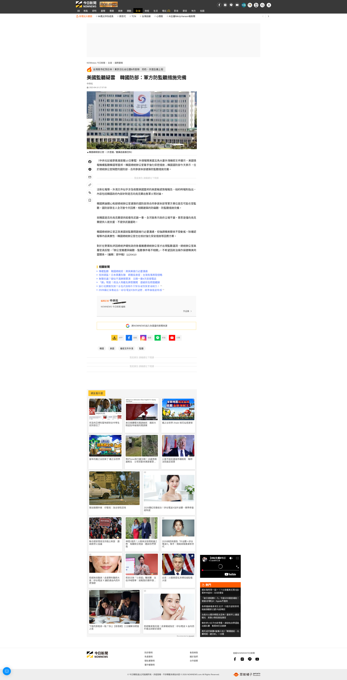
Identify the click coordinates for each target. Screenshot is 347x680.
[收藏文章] (90, 200)
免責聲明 (148, 656)
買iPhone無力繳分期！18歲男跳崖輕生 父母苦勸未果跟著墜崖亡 (141, 460)
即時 (94, 10)
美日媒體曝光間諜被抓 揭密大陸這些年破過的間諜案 (141, 424)
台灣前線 (146, 16)
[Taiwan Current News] (243, 5)
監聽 (141, 348)
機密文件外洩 (126, 348)
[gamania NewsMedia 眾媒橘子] (246, 675)
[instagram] (225, 5)
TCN (134, 16)
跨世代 (122, 16)
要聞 (103, 10)
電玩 (164, 10)
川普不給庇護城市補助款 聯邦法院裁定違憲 (177, 460)
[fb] (219, 5)
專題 (112, 10)
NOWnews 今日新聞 (96, 63)
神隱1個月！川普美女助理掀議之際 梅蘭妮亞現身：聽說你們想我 (141, 544)
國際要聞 (119, 63)
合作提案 (194, 661)
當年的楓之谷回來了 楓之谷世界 (104, 459)
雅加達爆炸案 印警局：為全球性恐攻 (107, 508)
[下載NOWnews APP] (256, 5)
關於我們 (194, 656)
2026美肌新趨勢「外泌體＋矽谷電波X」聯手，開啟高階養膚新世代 (178, 544)
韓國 (102, 348)
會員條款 (194, 652)
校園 (202, 10)
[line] (231, 5)
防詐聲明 (148, 652)
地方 (193, 10)
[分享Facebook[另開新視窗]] (90, 162)
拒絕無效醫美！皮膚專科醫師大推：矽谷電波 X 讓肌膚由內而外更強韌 (104, 580)
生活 (155, 10)
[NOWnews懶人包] (250, 5)
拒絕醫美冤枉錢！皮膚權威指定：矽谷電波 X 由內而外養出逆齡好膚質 (169, 627)
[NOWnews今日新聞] (86, 4)
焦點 (85, 10)
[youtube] (237, 5)
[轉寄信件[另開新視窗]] (90, 177)
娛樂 (120, 10)
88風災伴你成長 (105, 16)
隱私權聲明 (149, 661)
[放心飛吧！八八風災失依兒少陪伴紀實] (109, 4)
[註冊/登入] (269, 5)
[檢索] (262, 5)
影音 (176, 10)
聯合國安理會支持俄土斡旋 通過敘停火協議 (104, 542)
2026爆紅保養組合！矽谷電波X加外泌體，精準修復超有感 (169, 509)
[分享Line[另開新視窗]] (90, 169)
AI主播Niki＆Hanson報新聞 (182, 16)
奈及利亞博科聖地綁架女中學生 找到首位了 (105, 424)
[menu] (78, 11)
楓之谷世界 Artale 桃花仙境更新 (177, 423)
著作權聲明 (149, 665)
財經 (147, 10)
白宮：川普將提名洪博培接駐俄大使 (177, 579)
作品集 (186, 311)
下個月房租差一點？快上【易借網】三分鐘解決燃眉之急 (114, 627)
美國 (112, 348)
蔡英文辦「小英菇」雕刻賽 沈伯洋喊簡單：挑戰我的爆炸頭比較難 (141, 579)
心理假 (159, 16)
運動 (129, 10)
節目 (185, 10)
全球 (138, 10)
